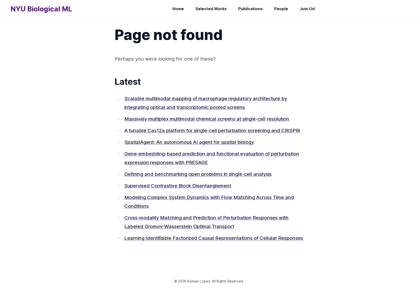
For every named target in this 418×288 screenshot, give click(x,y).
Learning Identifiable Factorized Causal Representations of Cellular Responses (213, 238)
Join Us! (307, 8)
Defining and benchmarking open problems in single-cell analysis (198, 174)
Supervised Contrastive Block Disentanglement (177, 186)
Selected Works (211, 8)
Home (178, 8)
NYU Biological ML (41, 9)
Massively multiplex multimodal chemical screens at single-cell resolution (206, 119)
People (281, 8)
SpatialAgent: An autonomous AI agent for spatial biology (189, 142)
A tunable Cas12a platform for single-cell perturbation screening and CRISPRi (212, 130)
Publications (250, 8)
